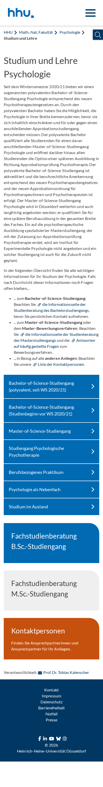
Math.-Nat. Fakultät (36, 32)
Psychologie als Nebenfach (34, 489)
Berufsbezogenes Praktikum (36, 472)
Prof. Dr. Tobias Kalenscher (66, 672)
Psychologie (70, 32)
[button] (98, 35)
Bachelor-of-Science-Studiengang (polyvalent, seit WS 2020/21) (41, 386)
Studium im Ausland (28, 506)
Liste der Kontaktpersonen (61, 364)
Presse (51, 719)
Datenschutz (51, 701)
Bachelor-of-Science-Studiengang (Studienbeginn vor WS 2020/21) (41, 410)
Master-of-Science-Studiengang (40, 431)
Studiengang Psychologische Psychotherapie (36, 451)
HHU (8, 32)
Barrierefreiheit (51, 707)
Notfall (52, 713)
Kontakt (51, 689)
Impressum (51, 695)
